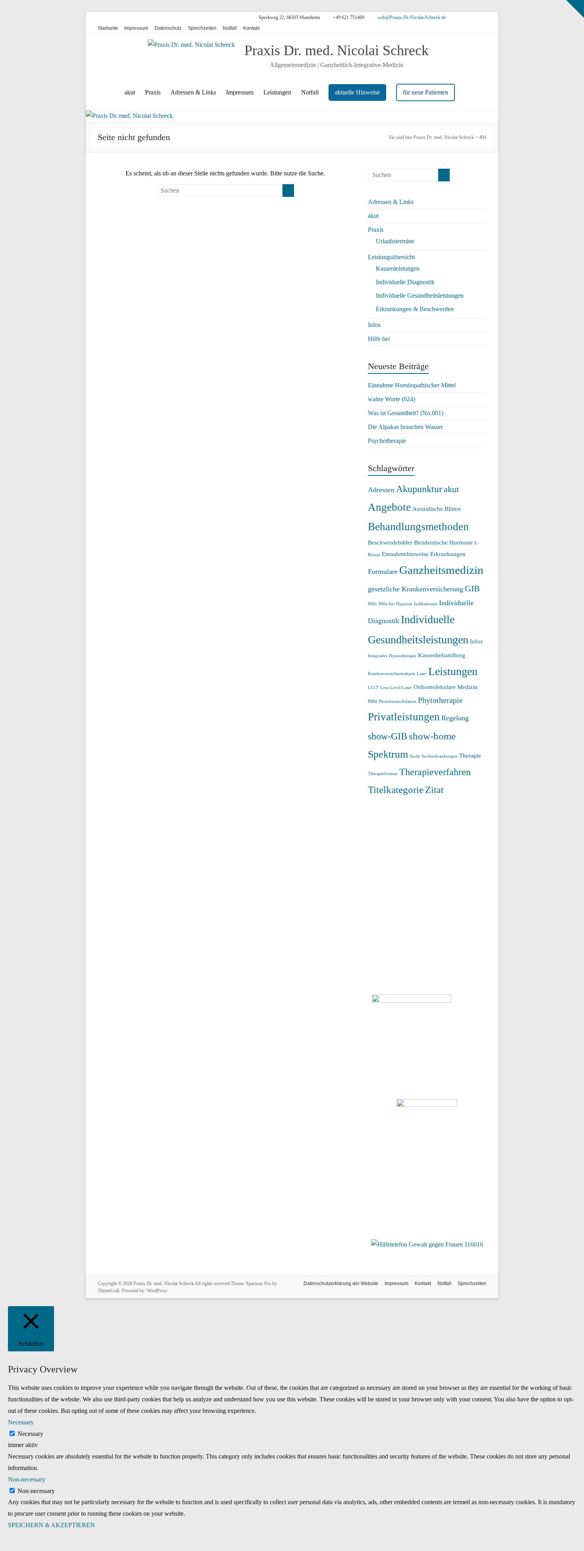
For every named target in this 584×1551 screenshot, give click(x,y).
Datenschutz (168, 28)
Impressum (136, 28)
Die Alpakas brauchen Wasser (405, 426)
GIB (472, 588)
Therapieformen (383, 774)
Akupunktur (419, 489)
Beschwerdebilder (390, 542)
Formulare (383, 571)
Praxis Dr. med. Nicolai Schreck (336, 50)
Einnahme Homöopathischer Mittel (412, 385)
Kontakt (251, 28)
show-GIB (387, 736)
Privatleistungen (404, 717)
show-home (432, 736)
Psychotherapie (387, 440)
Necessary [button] (21, 1422)
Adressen (381, 490)
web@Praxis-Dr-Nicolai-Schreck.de (411, 17)
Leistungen (277, 92)
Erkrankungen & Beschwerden (415, 309)
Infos (374, 324)
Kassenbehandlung (441, 655)
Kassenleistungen (398, 268)
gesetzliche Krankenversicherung (415, 589)
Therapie (470, 755)
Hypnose (404, 604)
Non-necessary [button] (26, 1479)
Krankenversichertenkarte (391, 674)
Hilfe (372, 604)
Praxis (153, 92)
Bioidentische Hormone (443, 542)
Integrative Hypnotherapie (392, 656)
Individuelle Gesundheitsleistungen (420, 295)
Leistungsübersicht (391, 257)
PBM (372, 701)
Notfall (230, 28)
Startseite (108, 28)
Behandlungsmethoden (418, 527)
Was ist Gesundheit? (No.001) (405, 413)
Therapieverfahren (435, 772)
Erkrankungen (448, 554)
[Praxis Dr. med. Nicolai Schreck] (129, 115)
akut (129, 92)
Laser (422, 674)
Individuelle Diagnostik (405, 282)
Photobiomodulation (397, 701)
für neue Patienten (425, 92)
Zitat (434, 790)
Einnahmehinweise (405, 554)
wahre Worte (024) (391, 399)
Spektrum (388, 754)
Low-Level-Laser (396, 687)
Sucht (415, 756)
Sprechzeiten (202, 28)
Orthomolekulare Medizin (446, 687)
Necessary (30, 1433)
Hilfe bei (379, 338)
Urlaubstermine (395, 241)
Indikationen (425, 604)
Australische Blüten (436, 509)
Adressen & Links (193, 92)
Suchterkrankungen (440, 756)
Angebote (389, 507)
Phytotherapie (440, 700)
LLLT (373, 687)
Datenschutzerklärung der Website (341, 1283)
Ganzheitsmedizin (441, 570)
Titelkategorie (395, 789)
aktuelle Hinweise (357, 92)
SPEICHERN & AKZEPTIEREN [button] (51, 1525)
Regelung (455, 718)
